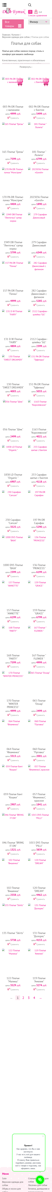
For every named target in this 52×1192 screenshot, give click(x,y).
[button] (4, 4)
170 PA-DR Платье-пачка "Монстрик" (13, 198)
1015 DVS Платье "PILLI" (39, 844)
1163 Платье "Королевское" (39, 431)
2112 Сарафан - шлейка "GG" (39, 340)
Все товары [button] (9, 24)
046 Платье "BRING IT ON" (13, 844)
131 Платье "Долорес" (39, 934)
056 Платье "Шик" (13, 429)
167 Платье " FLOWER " (39, 657)
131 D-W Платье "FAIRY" (13, 340)
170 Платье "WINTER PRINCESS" (13, 704)
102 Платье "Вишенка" (13, 889)
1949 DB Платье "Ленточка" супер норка (13, 245)
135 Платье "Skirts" (13, 933)
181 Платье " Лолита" (39, 153)
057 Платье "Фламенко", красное (39, 797)
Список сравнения (37, 15)
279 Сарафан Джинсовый (39, 243)
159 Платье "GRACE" (39, 611)
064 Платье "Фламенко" (13, 750)
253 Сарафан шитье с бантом (39, 476)
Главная (6, 34)
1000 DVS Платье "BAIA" (13, 566)
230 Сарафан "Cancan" (13, 521)
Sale (4, 1178)
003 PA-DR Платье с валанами (13, 108)
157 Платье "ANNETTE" (13, 611)
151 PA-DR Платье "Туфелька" (39, 386)
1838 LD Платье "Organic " (13, 476)
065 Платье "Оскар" (39, 702)
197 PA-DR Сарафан (39, 521)
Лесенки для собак (37, 1185)
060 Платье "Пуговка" (39, 750)
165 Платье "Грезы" (13, 151)
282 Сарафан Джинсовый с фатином (39, 294)
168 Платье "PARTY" (13, 657)
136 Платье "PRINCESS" (38, 566)
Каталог (16, 34)
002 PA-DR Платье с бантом (39, 108)
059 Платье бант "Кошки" (13, 795)
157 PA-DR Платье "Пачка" (13, 292)
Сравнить (14, 118)
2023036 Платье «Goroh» (39, 198)
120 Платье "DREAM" (39, 889)
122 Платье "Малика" (13, 979)
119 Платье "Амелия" (39, 979)
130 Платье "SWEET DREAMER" (13, 386)
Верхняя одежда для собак (16, 37)
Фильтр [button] (34, 21)
